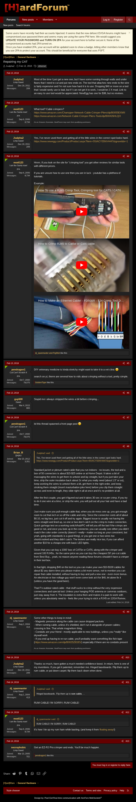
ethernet (42, 66)
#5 (128, 363)
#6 (128, 393)
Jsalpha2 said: (43, 453)
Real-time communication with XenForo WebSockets (77, 798)
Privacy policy (110, 790)
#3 (128, 131)
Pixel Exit (48, 798)
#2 (128, 103)
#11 (127, 682)
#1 (128, 73)
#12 (127, 712)
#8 (128, 446)
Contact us (78, 790)
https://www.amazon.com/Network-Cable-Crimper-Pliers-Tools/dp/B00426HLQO (77, 116)
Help (122, 790)
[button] (36, 20)
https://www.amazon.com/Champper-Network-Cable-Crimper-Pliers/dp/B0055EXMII (79, 112)
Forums (11, 19)
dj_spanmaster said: (46, 719)
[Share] (124, 73)
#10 (127, 657)
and (47, 353)
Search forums (23, 25)
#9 (128, 612)
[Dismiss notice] (129, 33)
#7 (128, 417)
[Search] (129, 20)
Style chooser (13, 790)
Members (48, 19)
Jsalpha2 (10, 66)
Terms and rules (93, 790)
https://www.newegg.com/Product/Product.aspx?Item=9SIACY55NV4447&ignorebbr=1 (81, 141)
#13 (127, 741)
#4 (128, 156)
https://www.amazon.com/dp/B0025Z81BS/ (58, 642)
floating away (107, 729)
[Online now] (5, 106)
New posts (28, 19)
